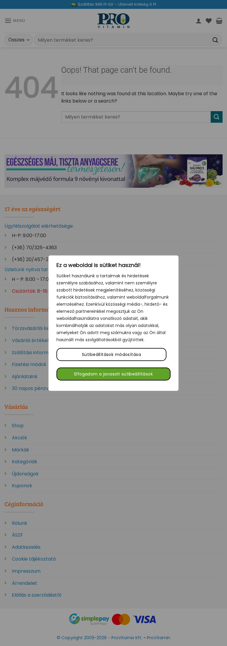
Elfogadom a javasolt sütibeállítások (113, 374)
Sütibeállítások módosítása (111, 354)
